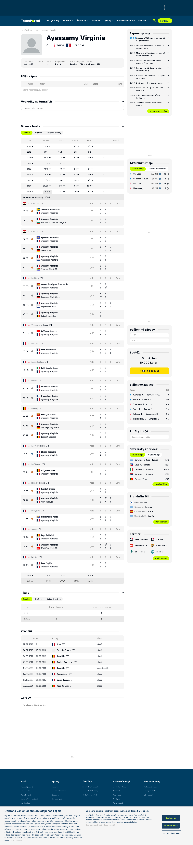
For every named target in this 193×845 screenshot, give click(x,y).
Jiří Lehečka (25, 791)
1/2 (47, 163)
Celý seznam (161, 522)
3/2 (89, 152)
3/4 (60, 180)
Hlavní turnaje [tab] (138, 169)
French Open (118, 791)
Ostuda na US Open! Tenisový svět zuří (149, 89)
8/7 (60, 191)
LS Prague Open (150, 795)
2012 (29, 152)
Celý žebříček (161, 484)
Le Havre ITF (37, 278)
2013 (29, 146)
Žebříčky (81, 20)
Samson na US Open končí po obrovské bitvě (149, 69)
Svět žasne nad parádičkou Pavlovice (148, 96)
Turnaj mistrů (118, 803)
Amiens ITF (36, 529)
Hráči (95, 20)
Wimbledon (117, 795)
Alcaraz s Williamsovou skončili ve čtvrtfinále (151, 39)
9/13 (60, 186)
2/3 (89, 575)
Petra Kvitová (26, 795)
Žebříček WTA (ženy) (90, 791)
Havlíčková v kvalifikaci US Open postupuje (150, 76)
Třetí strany (16, 840)
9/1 (75, 152)
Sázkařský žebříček (90, 795)
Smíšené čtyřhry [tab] (54, 133)
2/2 (75, 169)
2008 (29, 169)
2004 (29, 186)
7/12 (46, 180)
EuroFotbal (140, 552)
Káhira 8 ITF (37, 203)
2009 (29, 163)
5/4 (46, 146)
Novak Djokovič (27, 787)
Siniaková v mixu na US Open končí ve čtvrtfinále (149, 61)
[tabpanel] (72, 361)
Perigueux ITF (38, 510)
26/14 (46, 152)
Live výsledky (141, 539)
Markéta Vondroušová (29, 799)
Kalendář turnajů (126, 20)
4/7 (89, 180)
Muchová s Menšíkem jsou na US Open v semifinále (150, 54)
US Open (116, 799)
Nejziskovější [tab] (137, 455)
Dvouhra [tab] (26, 133)
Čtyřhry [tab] (38, 599)
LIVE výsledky (52, 20)
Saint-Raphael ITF (40, 362)
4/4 (60, 157)
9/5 (75, 157)
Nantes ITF (36, 380)
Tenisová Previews (59, 791)
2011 (29, 157)
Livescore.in (141, 545)
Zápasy (67, 20)
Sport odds (161, 545)
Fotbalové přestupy (151, 787)
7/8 (60, 169)
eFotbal (159, 552)
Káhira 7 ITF (37, 231)
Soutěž (142, 20)
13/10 (46, 157)
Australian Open (119, 787)
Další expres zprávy (158, 111)
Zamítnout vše (171, 825)
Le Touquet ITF (38, 464)
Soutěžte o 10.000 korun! (150, 360)
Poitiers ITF (37, 343)
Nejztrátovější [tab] (154, 455)
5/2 (75, 146)
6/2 (75, 174)
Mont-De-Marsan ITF (40, 483)
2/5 (89, 169)
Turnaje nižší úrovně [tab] (157, 169)
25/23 (45, 186)
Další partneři (161, 558)
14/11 (60, 152)
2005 (29, 180)
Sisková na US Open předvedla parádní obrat (150, 46)
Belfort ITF (37, 557)
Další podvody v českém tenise (149, 83)
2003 (29, 191)
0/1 (89, 157)
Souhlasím (171, 818)
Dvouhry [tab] (26, 599)
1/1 (61, 575)
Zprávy (107, 20)
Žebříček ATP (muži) (90, 787)
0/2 (89, 146)
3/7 (89, 191)
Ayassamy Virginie (49, 30)
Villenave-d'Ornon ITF (42, 325)
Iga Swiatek (25, 803)
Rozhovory (56, 795)
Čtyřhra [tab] (38, 133)
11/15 (46, 169)
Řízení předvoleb (171, 833)
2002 (29, 575)
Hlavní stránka (26, 30)
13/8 (89, 186)
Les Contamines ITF (40, 446)
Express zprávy (57, 799)
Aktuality (55, 787)
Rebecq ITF (36, 408)
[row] (72, 146)
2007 (29, 174)
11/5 (46, 174)
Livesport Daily (150, 791)
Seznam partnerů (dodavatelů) (100, 825)
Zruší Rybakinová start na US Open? (149, 104)
